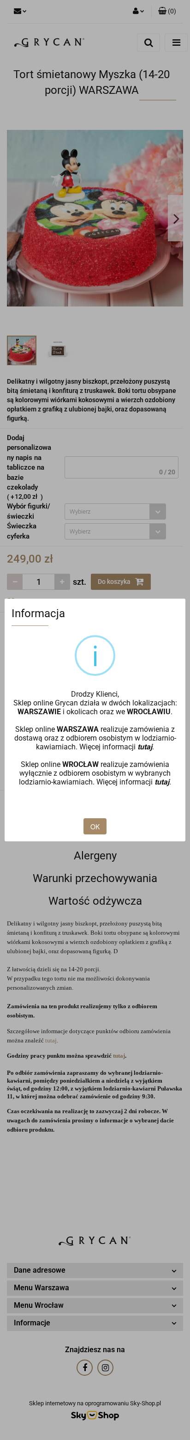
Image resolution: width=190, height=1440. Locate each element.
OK (95, 826)
